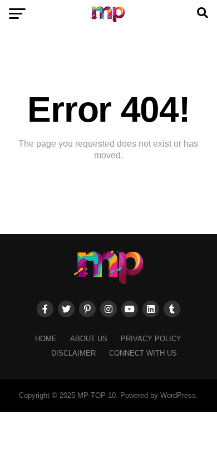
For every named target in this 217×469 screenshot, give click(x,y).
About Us (88, 339)
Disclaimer (73, 353)
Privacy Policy (151, 339)
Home (46, 339)
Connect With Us (143, 353)
